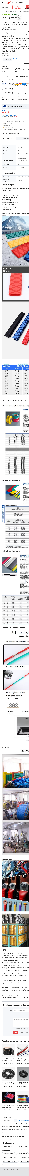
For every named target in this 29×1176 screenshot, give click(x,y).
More (3, 1164)
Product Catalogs (24, 1120)
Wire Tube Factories (22, 1153)
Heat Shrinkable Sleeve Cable (10, 1161)
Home (3, 11)
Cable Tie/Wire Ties (21, 1129)
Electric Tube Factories (8, 1153)
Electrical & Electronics (11, 11)
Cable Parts (20, 11)
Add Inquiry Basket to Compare (11, 133)
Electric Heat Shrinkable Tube (10, 1157)
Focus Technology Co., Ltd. (20, 1169)
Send (15, 1032)
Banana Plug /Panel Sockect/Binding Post (12, 1126)
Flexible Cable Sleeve (8, 1146)
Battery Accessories (7, 1124)
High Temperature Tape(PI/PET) (10, 1129)
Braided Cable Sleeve (21, 1146)
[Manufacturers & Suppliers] (14, 2)
